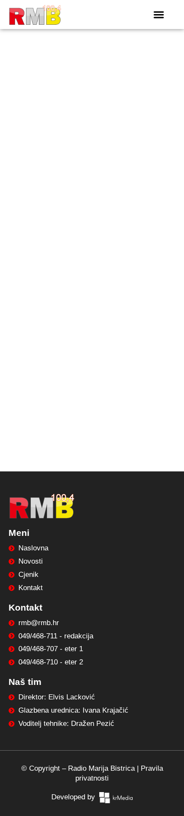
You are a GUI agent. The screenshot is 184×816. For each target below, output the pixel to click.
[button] (158, 14)
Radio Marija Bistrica (101, 768)
